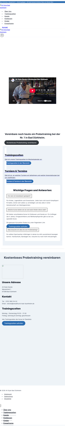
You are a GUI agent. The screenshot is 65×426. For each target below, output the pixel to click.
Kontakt (5, 27)
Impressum (8, 394)
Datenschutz (8, 396)
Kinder (7, 21)
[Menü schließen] (0, 405)
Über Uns (8, 11)
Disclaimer (7, 399)
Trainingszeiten (10, 14)
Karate (7, 16)
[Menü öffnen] (2, 35)
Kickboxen (8, 19)
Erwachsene (9, 23)
